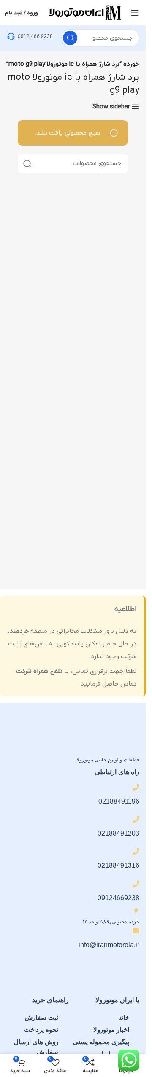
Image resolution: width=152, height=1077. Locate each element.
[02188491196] (136, 787)
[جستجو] (70, 38)
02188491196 (118, 801)
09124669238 (118, 898)
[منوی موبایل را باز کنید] (135, 12)
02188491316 (118, 865)
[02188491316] (136, 851)
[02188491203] (136, 819)
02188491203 (118, 833)
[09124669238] (136, 883)
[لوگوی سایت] (84, 12)
